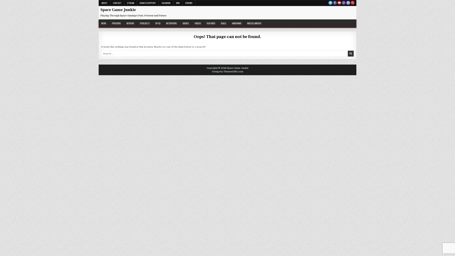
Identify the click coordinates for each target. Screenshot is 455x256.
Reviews (130, 23)
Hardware (237, 23)
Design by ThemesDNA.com (227, 71)
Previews (116, 23)
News (103, 23)
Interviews (171, 23)
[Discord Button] (348, 3)
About (104, 2)
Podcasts (145, 23)
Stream (130, 2)
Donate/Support (148, 2)
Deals (223, 23)
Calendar (166, 2)
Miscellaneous (254, 23)
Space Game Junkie (118, 9)
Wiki (178, 2)
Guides (186, 23)
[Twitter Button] (330, 3)
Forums (188, 2)
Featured (211, 23)
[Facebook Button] (335, 3)
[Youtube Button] (339, 3)
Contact (117, 2)
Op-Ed (157, 23)
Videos (198, 23)
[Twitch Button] (344, 3)
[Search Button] (353, 3)
